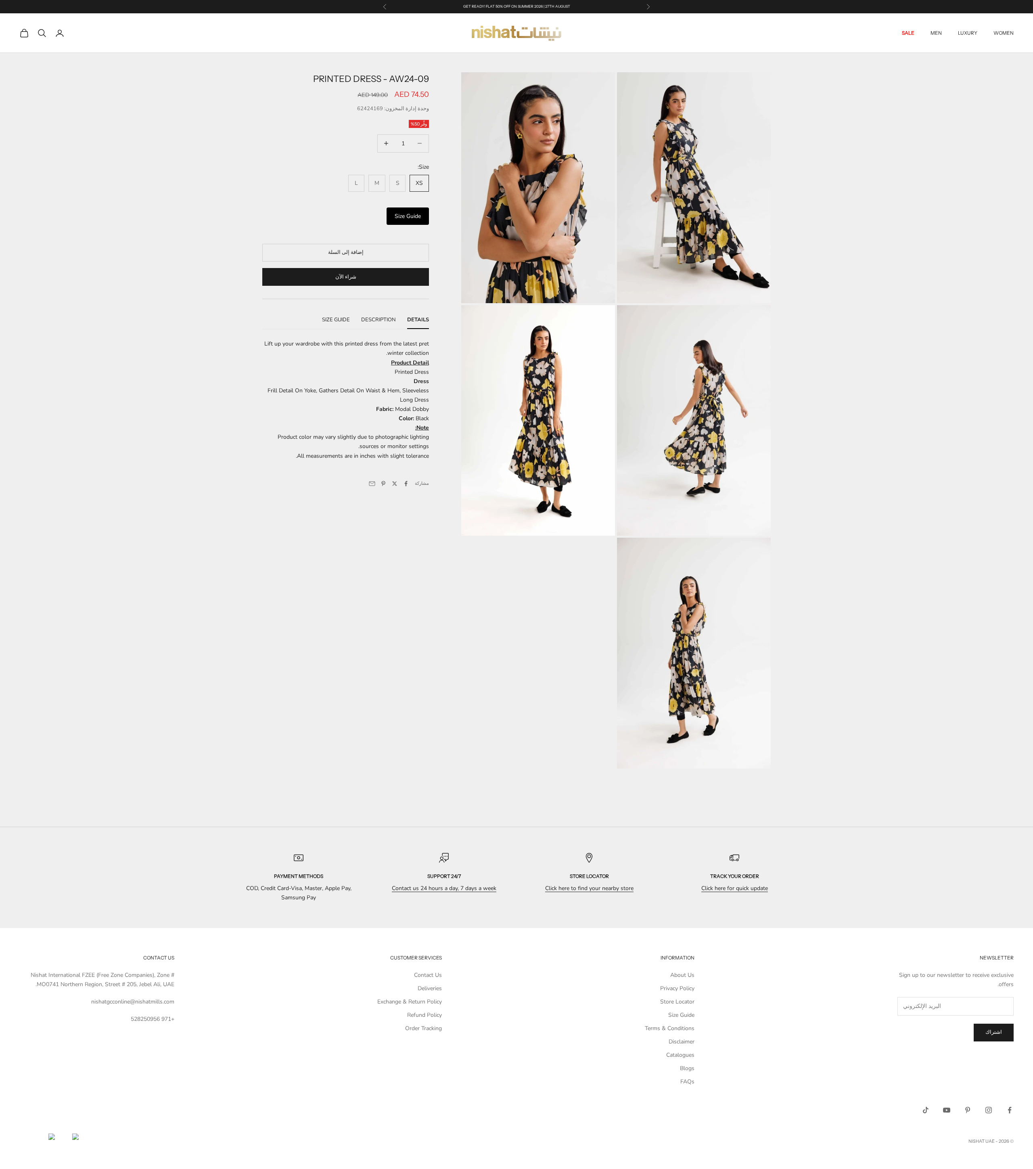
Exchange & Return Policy (409, 1002)
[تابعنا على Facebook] (1010, 1110)
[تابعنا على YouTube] (947, 1110)
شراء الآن (345, 276)
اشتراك (993, 1032)
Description (378, 319)
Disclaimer (681, 1041)
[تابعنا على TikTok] (926, 1110)
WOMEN (1003, 33)
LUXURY (967, 33)
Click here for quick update (734, 888)
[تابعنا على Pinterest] (968, 1110)
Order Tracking (423, 1028)
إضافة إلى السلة (346, 252)
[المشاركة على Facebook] (406, 483)
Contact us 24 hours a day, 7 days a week (444, 888)
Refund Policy (424, 1015)
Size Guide (408, 216)
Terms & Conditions (669, 1028)
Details (418, 319)
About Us (682, 975)
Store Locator (677, 1002)
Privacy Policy (677, 988)
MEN (936, 33)
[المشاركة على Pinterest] (383, 483)
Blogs (687, 1068)
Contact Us (428, 975)
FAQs (687, 1081)
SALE (908, 33)
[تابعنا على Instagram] (989, 1110)
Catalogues (680, 1055)
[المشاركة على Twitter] (394, 483)
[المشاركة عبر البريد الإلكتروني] (372, 483)
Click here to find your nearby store (589, 888)
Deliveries (430, 988)
